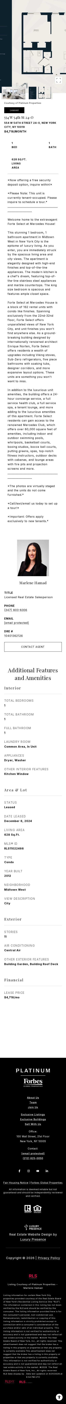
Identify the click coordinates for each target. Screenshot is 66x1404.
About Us (33, 1098)
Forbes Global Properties (47, 1182)
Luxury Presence (33, 1239)
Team (33, 1102)
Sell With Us (33, 1124)
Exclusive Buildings (33, 1119)
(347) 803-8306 (15, 610)
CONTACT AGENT (33, 646)
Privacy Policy (49, 1258)
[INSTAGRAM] (28, 1171)
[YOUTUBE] (37, 1171)
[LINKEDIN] (46, 1171)
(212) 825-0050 (33, 1158)
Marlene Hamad (33, 582)
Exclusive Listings (33, 1114)
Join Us (33, 1107)
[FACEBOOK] (19, 1171)
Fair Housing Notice (15, 1182)
